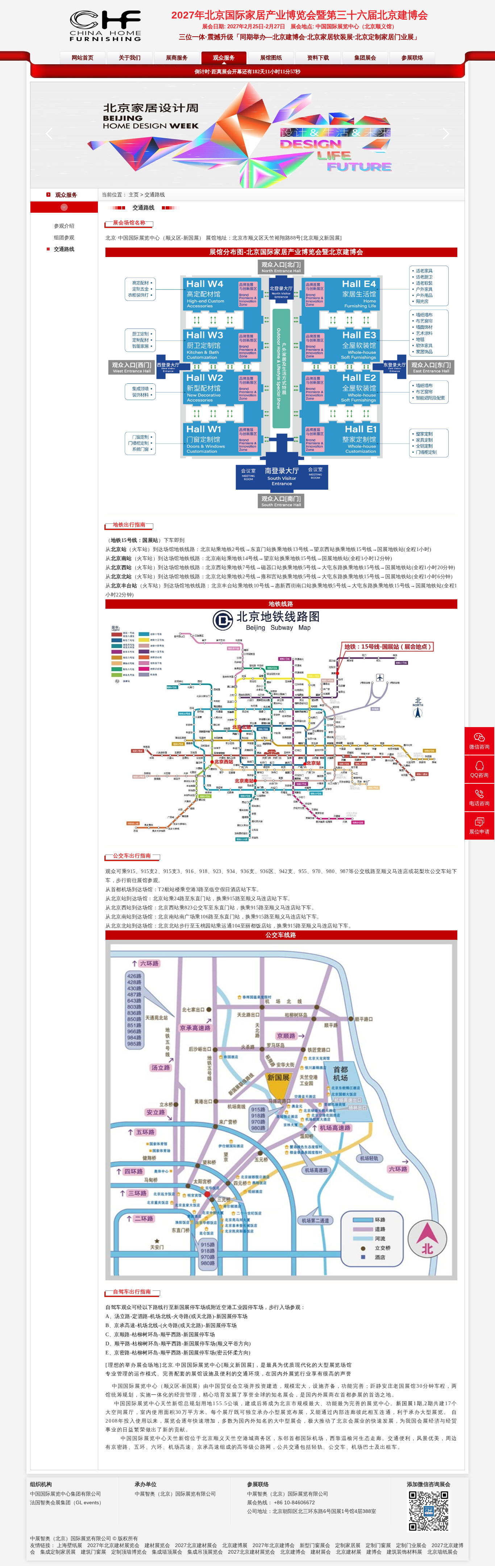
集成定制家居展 (58, 1552)
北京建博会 (292, 1552)
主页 (134, 194)
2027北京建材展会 (196, 1545)
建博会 (374, 1552)
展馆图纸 (271, 58)
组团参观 (64, 237)
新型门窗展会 (315, 1545)
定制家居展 (348, 1545)
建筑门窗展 (93, 1552)
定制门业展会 (411, 1545)
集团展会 (365, 58)
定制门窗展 (378, 1545)
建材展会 (321, 1552)
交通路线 (64, 249)
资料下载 (318, 58)
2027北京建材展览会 (251, 1552)
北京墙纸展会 (442, 1552)
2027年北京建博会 (274, 1545)
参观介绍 (64, 226)
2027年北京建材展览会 (113, 1545)
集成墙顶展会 (167, 1552)
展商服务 (177, 58)
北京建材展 (348, 1552)
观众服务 (224, 58)
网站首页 (82, 58)
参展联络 (412, 58)
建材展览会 (157, 1545)
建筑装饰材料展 (404, 1552)
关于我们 (130, 58)
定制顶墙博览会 (129, 1552)
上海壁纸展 (69, 1545)
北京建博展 (235, 1545)
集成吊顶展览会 (205, 1552)
